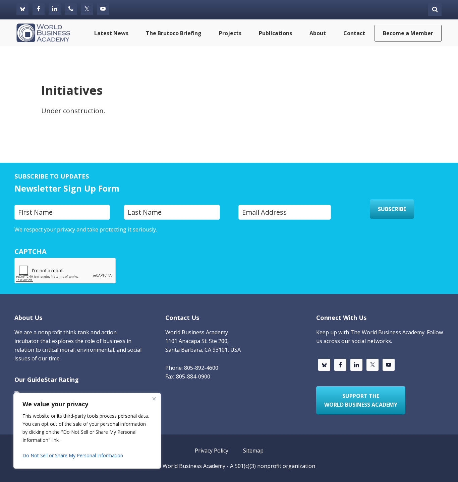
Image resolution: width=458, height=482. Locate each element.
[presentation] (65, 271)
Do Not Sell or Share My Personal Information (72, 455)
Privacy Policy (175, 229)
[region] (87, 431)
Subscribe (392, 209)
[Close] (154, 399)
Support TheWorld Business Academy (360, 400)
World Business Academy (194, 466)
